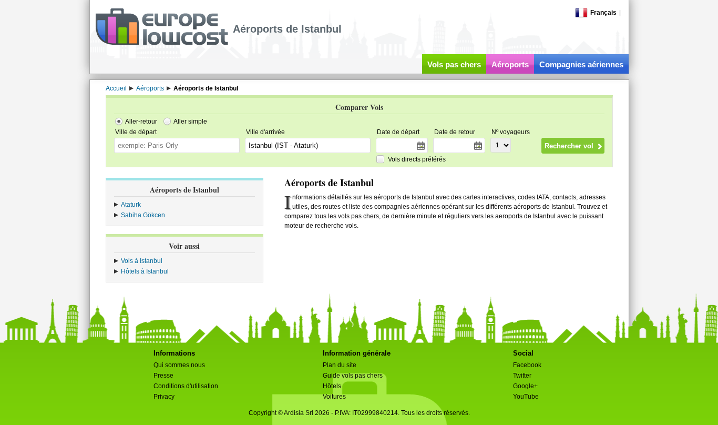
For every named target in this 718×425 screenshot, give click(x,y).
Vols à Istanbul (141, 261)
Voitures (334, 396)
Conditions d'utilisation (185, 386)
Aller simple (190, 121)
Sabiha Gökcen (143, 215)
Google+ (525, 386)
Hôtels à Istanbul (145, 271)
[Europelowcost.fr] (161, 43)
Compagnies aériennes (581, 64)
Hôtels (332, 386)
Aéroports (510, 64)
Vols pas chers (454, 64)
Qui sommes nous (179, 365)
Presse (163, 375)
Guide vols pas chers (353, 375)
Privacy (164, 396)
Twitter (522, 375)
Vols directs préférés (417, 159)
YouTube (526, 396)
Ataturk (131, 204)
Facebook (527, 365)
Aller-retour (141, 121)
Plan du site (339, 365)
